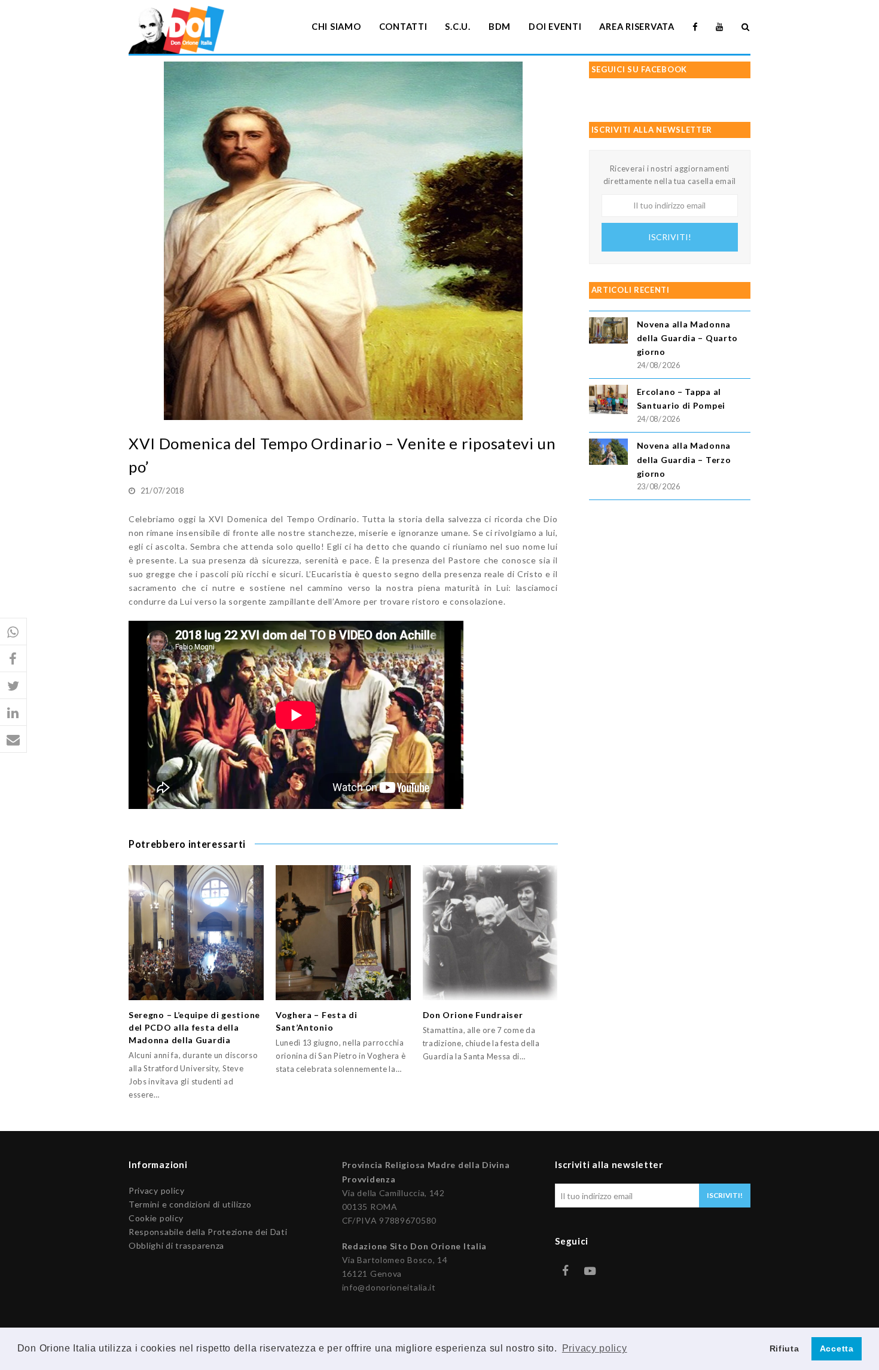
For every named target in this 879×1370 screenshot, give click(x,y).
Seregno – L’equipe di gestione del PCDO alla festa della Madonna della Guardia (194, 1027)
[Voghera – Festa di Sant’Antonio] (343, 932)
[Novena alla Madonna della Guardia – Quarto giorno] (608, 332)
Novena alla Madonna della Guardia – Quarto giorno (687, 338)
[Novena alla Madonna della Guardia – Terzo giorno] (608, 453)
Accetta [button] (837, 1348)
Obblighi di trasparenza (176, 1245)
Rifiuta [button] (784, 1348)
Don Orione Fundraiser (473, 1015)
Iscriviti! (669, 237)
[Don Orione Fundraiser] (490, 932)
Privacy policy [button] (594, 1348)
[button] (13, 631)
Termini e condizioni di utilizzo (190, 1204)
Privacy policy (157, 1190)
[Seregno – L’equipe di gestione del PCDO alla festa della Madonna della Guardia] (196, 932)
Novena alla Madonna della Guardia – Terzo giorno (684, 459)
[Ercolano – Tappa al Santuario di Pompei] (608, 401)
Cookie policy (156, 1218)
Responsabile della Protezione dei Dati (208, 1232)
